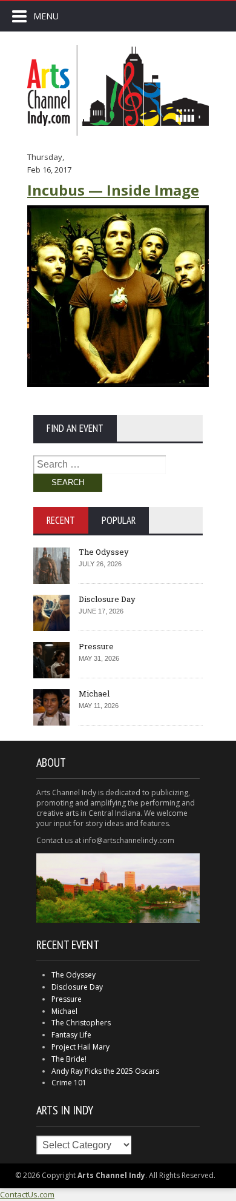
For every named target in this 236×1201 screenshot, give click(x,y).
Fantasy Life (71, 1035)
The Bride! (69, 1059)
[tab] (60, 520)
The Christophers (81, 1022)
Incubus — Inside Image (113, 190)
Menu (46, 16)
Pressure (96, 646)
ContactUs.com (27, 1194)
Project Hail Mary (80, 1047)
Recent (61, 520)
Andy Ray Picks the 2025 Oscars (105, 1071)
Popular (119, 520)
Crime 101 (69, 1082)
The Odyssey (104, 551)
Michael (94, 693)
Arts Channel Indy (118, 90)
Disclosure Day (107, 599)
